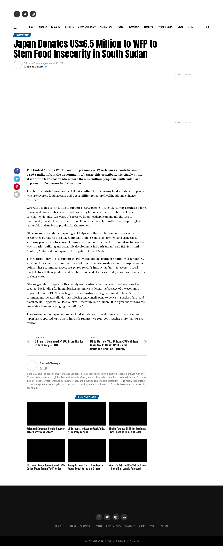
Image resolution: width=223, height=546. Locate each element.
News (180, 27)
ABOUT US (59, 526)
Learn (190, 27)
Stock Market (165, 27)
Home (31, 27)
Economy (55, 27)
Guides (142, 526)
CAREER (99, 526)
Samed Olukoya (35, 66)
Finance (43, 27)
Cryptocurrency (87, 27)
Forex (120, 27)
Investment (134, 27)
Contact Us (86, 526)
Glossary (130, 526)
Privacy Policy (113, 526)
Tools (152, 526)
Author (72, 526)
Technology (106, 27)
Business (69, 27)
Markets (148, 27)
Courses (163, 526)
